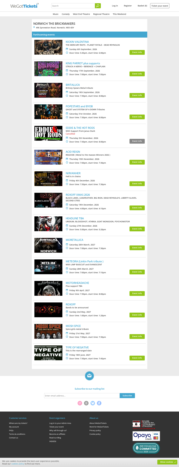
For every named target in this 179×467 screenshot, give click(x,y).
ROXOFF (71, 304)
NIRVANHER (73, 173)
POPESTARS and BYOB (79, 106)
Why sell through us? (58, 430)
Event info (137, 52)
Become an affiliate (57, 434)
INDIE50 (52, 441)
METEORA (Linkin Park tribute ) (84, 261)
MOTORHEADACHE (77, 283)
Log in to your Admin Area (60, 423)
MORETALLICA (74, 240)
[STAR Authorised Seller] (144, 429)
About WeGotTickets (98, 423)
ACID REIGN (73, 152)
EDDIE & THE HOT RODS (80, 128)
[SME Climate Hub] (146, 453)
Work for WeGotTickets (99, 427)
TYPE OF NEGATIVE (77, 347)
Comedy (66, 14)
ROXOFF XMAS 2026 (78, 195)
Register (128, 5)
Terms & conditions (17, 434)
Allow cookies (166, 462)
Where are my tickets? (18, 423)
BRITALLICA (73, 85)
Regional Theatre (101, 14)
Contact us (13, 437)
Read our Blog (55, 437)
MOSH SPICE (73, 326)
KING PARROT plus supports (83, 63)
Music (55, 14)
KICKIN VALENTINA (77, 42)
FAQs (11, 430)
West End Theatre (81, 14)
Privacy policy (95, 430)
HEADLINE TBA (75, 218)
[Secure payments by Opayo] (146, 440)
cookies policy (17, 463)
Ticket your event (159, 5)
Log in (115, 5)
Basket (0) (142, 5)
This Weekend (119, 14)
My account (14, 427)
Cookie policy (95, 434)
